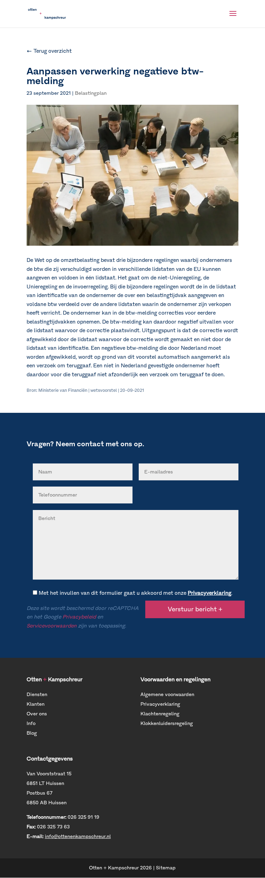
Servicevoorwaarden (52, 626)
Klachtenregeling (159, 714)
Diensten (37, 694)
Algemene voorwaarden (167, 694)
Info (31, 723)
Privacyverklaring (209, 593)
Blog (32, 733)
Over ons (37, 714)
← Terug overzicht (49, 51)
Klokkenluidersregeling (166, 723)
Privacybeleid (79, 617)
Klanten (36, 704)
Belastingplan (91, 93)
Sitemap (166, 868)
